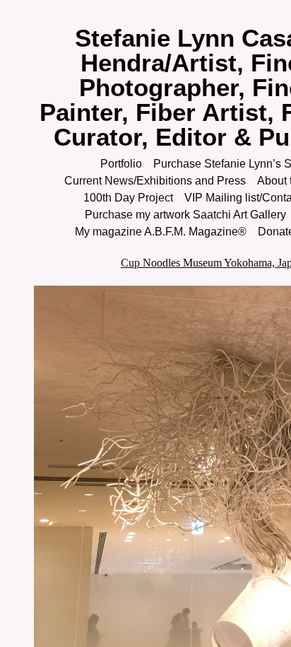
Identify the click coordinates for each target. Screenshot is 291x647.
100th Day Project (128, 198)
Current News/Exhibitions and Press (155, 181)
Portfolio (121, 164)
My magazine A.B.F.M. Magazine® (161, 232)
